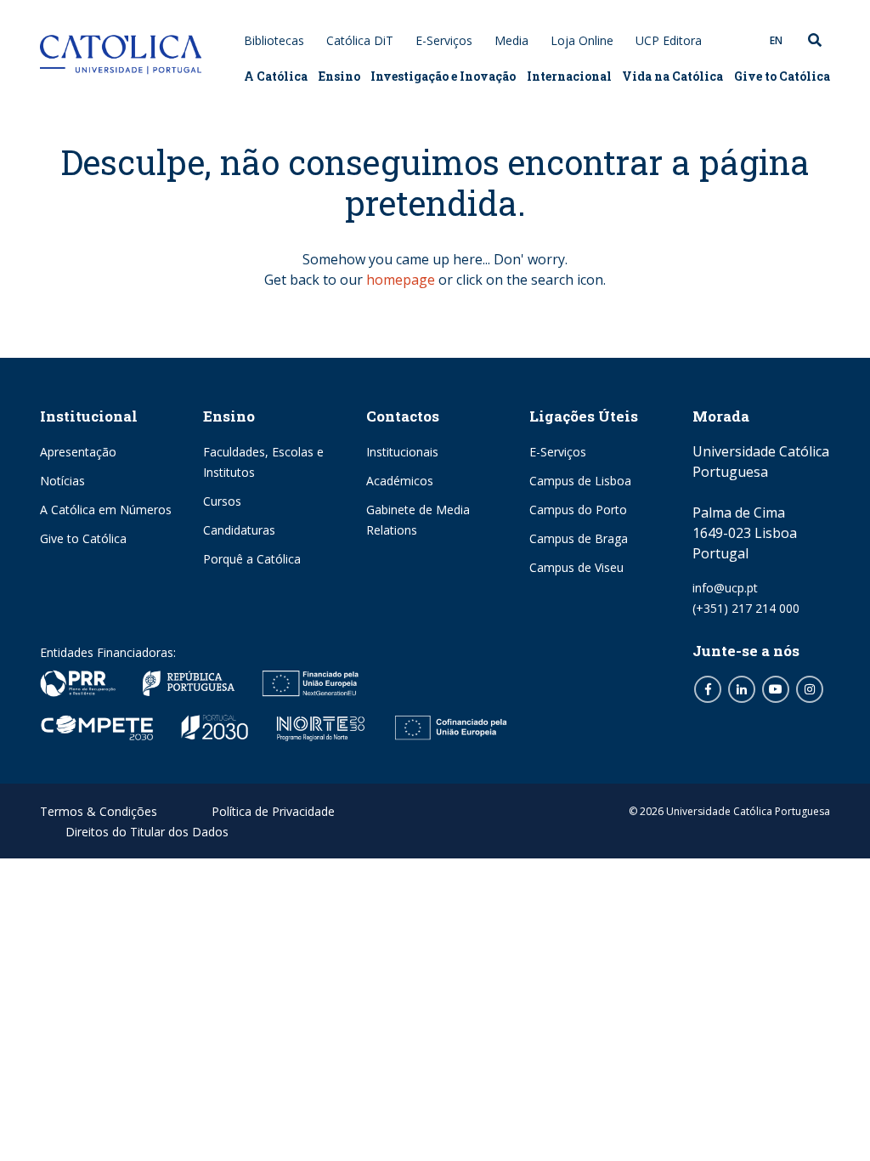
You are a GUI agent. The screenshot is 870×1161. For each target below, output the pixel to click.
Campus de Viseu (576, 567)
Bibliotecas (274, 40)
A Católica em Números (106, 509)
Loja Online (582, 40)
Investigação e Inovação (443, 76)
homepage (400, 279)
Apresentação (78, 452)
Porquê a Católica (252, 559)
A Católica (276, 76)
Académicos (399, 481)
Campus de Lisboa (580, 481)
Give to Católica (782, 76)
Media (511, 40)
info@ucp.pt (725, 588)
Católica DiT (359, 40)
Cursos (222, 501)
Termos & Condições (98, 811)
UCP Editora (669, 40)
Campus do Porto (578, 509)
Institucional (89, 416)
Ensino (339, 76)
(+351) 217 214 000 (745, 608)
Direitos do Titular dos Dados (147, 832)
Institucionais (402, 452)
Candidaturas (239, 530)
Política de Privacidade (273, 811)
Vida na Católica (672, 76)
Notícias (62, 481)
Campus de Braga (578, 538)
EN (776, 40)
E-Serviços (443, 40)
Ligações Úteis (583, 416)
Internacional (569, 76)
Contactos (402, 416)
